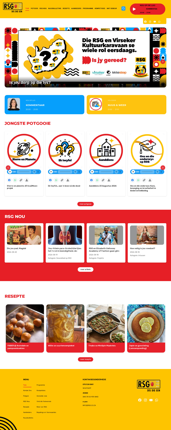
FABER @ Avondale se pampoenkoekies (18, 346)
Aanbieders (76, 8)
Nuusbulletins (54, 8)
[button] (9, 180)
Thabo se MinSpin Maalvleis (102, 345)
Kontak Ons (27, 390)
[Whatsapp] (159, 21)
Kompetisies (100, 8)
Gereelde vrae (42, 396)
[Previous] (8, 61)
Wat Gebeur (112, 8)
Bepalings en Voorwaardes (46, 412)
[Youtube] (154, 21)
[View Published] (21, 180)
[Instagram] (150, 21)
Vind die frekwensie (44, 401)
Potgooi (34, 8)
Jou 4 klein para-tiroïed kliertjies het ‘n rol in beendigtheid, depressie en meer (64, 251)
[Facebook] (145, 21)
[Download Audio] (26, 180)
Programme (88, 8)
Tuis (27, 8)
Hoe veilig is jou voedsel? (142, 248)
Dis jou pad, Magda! (16, 248)
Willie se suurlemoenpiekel (61, 345)
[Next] (163, 61)
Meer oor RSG (42, 407)
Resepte (66, 8)
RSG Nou (43, 8)
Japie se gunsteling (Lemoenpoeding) (139, 346)
